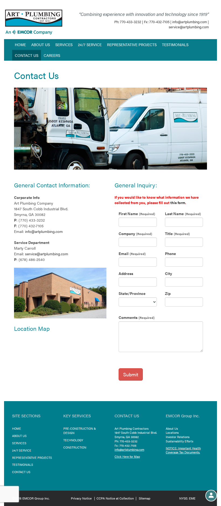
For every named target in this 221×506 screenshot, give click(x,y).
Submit (130, 374)
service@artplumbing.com (189, 26)
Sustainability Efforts (179, 441)
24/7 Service (90, 44)
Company (127, 233)
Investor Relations (177, 437)
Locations (172, 433)
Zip (168, 293)
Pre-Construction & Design (79, 430)
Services (63, 44)
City (168, 273)
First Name (128, 213)
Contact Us (26, 55)
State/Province (132, 293)
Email (124, 253)
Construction (74, 447)
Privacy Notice (81, 498)
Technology (73, 440)
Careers (52, 55)
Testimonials (175, 44)
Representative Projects (132, 44)
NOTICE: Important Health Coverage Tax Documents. (183, 450)
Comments (128, 317)
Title (169, 233)
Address (126, 273)
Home (20, 44)
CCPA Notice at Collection (115, 498)
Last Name (174, 213)
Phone (170, 253)
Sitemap (144, 498)
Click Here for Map (127, 457)
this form (177, 202)
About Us (40, 44)
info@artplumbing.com (189, 21)
